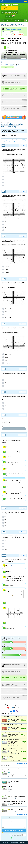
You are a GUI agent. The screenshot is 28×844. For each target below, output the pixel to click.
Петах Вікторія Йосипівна (13, 29)
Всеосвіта (3, 24)
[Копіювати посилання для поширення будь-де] (11, 711)
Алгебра (20, 24)
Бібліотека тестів (12, 24)
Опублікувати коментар (14, 830)
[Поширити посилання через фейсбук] (14, 711)
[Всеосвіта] (2, 1)
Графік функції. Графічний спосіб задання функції (13, 142)
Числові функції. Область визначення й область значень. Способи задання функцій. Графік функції (14, 140)
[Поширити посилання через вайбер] (17, 711)
